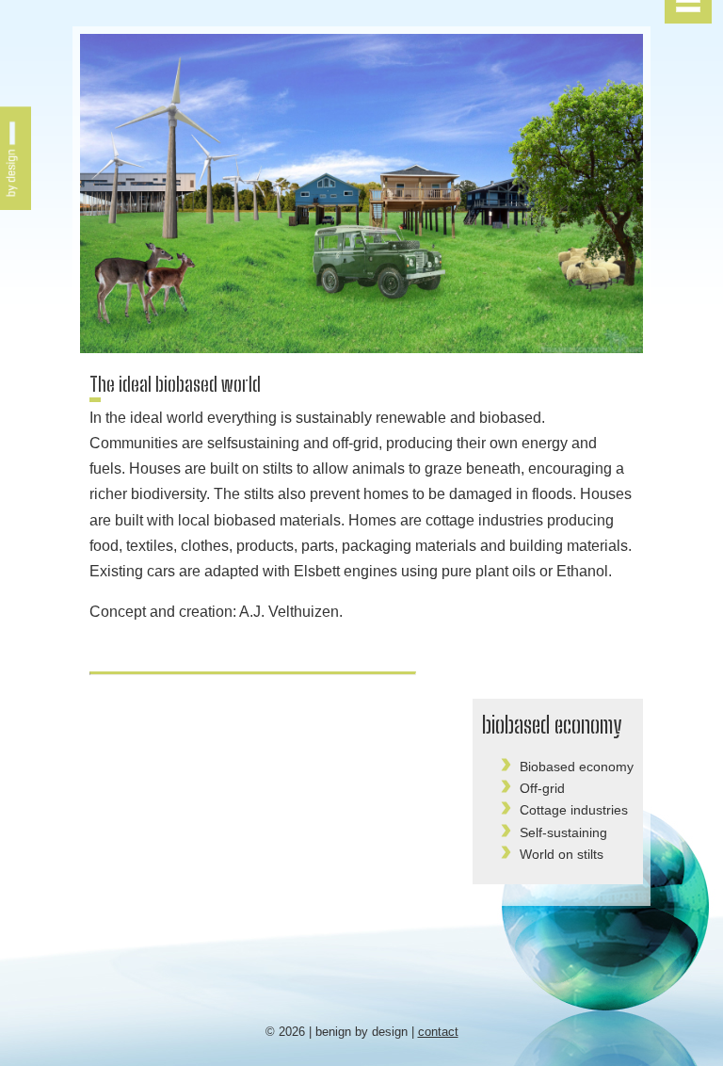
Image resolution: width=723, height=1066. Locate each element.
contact (438, 1032)
